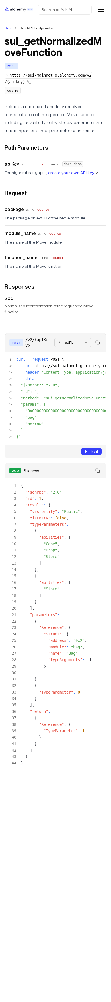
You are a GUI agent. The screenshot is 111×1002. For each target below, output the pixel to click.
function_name (21, 257)
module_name (20, 233)
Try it (94, 451)
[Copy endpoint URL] (29, 82)
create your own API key (71, 172)
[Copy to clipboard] (98, 342)
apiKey (12, 164)
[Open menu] (101, 10)
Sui (8, 28)
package (14, 209)
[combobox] (48, 75)
